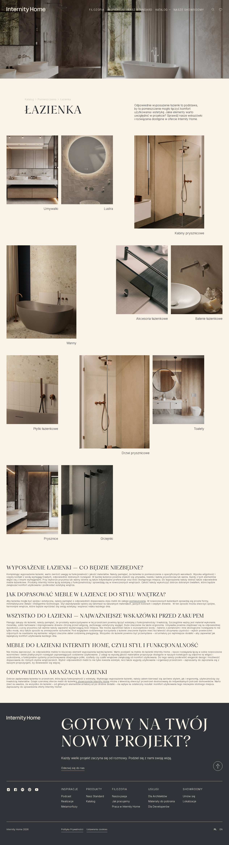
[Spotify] (22, 789)
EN (221, 829)
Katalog (29, 99)
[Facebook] (15, 789)
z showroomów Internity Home (92, 681)
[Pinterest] (29, 789)
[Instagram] (8, 789)
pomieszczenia (137, 601)
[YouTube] (36, 789)
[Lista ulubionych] (220, 10)
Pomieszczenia (47, 99)
